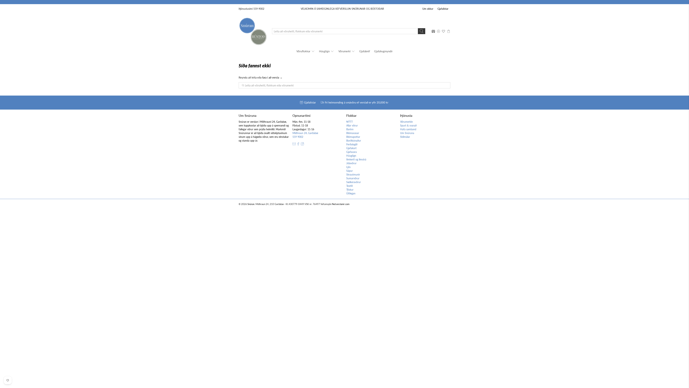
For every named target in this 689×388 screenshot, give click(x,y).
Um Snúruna (407, 133)
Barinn (349, 129)
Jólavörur (351, 163)
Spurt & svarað (408, 125)
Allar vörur (352, 125)
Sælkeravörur (353, 182)
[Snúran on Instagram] (302, 144)
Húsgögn (324, 51)
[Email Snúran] (294, 144)
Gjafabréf (364, 51)
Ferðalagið (351, 144)
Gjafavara (351, 151)
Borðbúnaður (353, 140)
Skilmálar (405, 136)
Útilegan (350, 193)
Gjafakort (351, 148)
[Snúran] (253, 31)
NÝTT (349, 121)
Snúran (250, 204)
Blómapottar (353, 136)
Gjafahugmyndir (383, 51)
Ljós (348, 166)
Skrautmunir (353, 174)
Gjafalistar (442, 8)
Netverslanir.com (341, 204)
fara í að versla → (272, 77)
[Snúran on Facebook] (298, 144)
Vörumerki (344, 51)
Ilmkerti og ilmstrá (356, 159)
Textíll (349, 185)
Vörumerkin (406, 121)
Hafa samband (408, 129)
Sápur (349, 170)
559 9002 (297, 136)
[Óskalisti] (443, 31)
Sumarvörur (352, 178)
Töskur (349, 189)
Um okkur (427, 8)
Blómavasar (352, 133)
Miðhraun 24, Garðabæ (305, 133)
